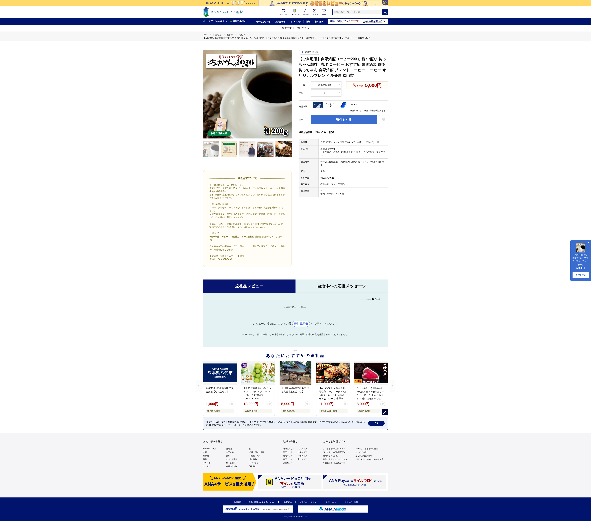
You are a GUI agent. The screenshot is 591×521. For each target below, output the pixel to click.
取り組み (319, 21)
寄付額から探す (263, 21)
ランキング (296, 21)
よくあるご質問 (351, 502)
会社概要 (237, 502)
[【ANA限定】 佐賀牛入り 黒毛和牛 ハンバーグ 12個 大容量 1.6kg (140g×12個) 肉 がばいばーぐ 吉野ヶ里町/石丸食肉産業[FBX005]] (333, 373)
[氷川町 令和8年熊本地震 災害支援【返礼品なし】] (295, 373)
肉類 (205, 452)
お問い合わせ (331, 502)
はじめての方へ (362, 452)
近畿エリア (287, 456)
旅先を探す (280, 21)
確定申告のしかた (330, 456)
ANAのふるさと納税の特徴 (367, 449)
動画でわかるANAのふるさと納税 (369, 459)
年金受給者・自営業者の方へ (335, 463)
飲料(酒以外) (231, 466)
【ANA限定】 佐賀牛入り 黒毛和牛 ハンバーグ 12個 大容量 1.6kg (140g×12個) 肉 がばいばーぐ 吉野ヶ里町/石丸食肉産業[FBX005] (332, 395)
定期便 (229, 449)
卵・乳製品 (230, 463)
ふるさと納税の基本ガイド (334, 449)
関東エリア (287, 452)
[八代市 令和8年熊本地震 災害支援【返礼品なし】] (220, 373)
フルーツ (207, 463)
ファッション (254, 463)
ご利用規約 (287, 502)
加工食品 (230, 452)
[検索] (385, 12)
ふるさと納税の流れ (364, 456)
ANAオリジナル (209, 449)
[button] (222, 28)
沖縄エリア (287, 463)
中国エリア (302, 456)
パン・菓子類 (231, 459)
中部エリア (302, 452)
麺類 (228, 456)
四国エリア (287, 459)
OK (376, 423)
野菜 (205, 459)
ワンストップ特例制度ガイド (335, 452)
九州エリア (302, 459)
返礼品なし (254, 466)
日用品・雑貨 (254, 456)
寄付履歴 (299, 323)
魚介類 (206, 456)
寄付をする (344, 119)
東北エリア (302, 449)
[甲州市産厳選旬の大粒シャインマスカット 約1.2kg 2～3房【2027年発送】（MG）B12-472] (258, 373)
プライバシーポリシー (309, 502)
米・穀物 (207, 466)
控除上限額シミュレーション (335, 459)
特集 (308, 21)
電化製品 (253, 459)
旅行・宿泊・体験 (256, 452)
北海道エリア (288, 449)
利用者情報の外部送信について (262, 502)
